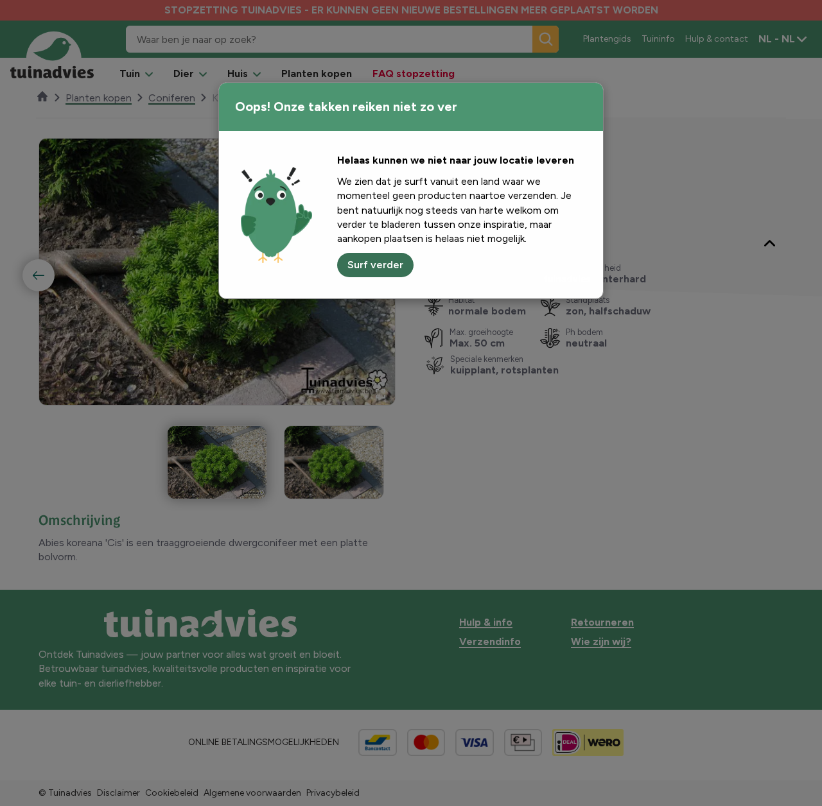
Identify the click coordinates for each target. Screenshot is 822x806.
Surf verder (375, 265)
